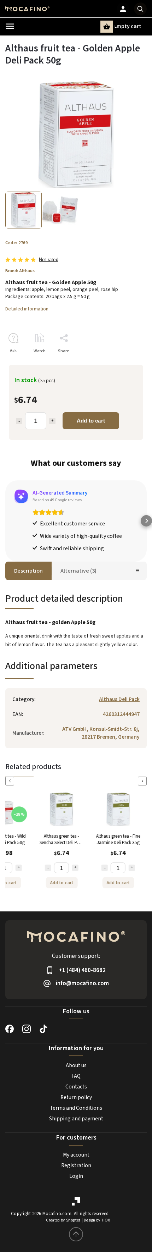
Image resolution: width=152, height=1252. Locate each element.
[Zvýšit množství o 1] (18, 868)
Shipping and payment (76, 1119)
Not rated (48, 260)
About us (76, 1065)
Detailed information (26, 309)
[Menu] (10, 26)
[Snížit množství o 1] (47, 868)
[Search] (140, 8)
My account (76, 1155)
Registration (76, 1165)
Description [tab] (28, 571)
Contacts (76, 1087)
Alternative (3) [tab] (78, 571)
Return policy (76, 1097)
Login (76, 1176)
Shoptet (73, 1220)
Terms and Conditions (76, 1108)
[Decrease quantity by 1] (19, 421)
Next (143, 781)
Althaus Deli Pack (119, 699)
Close (125, 363)
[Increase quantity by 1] (52, 421)
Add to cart (91, 421)
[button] (5, 520)
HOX (106, 1220)
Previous (11, 781)
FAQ (76, 1076)
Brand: (20, 271)
